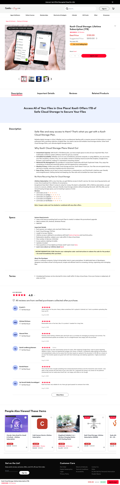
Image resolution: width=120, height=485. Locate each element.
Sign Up (24, 473)
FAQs (93, 469)
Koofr (75, 51)
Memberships (44, 15)
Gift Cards (85, 15)
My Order (63, 467)
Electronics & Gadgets (60, 15)
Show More (60, 395)
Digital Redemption (66, 469)
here (61, 247)
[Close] (112, 2)
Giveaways (106, 15)
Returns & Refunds (82, 467)
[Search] (67, 8)
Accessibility (80, 471)
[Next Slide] (51, 79)
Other (96, 15)
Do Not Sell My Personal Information (103, 471)
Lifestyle (74, 15)
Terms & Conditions (82, 469)
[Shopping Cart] (113, 8)
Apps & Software (15, 15)
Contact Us (95, 467)
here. (76, 245)
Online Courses (30, 15)
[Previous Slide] (19, 79)
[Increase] (78, 56)
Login (62, 471)
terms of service (74, 235)
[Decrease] (71, 56)
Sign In (104, 9)
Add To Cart (94, 56)
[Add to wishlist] (115, 26)
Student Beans (96, 474)
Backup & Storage (22, 21)
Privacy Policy (64, 474)
